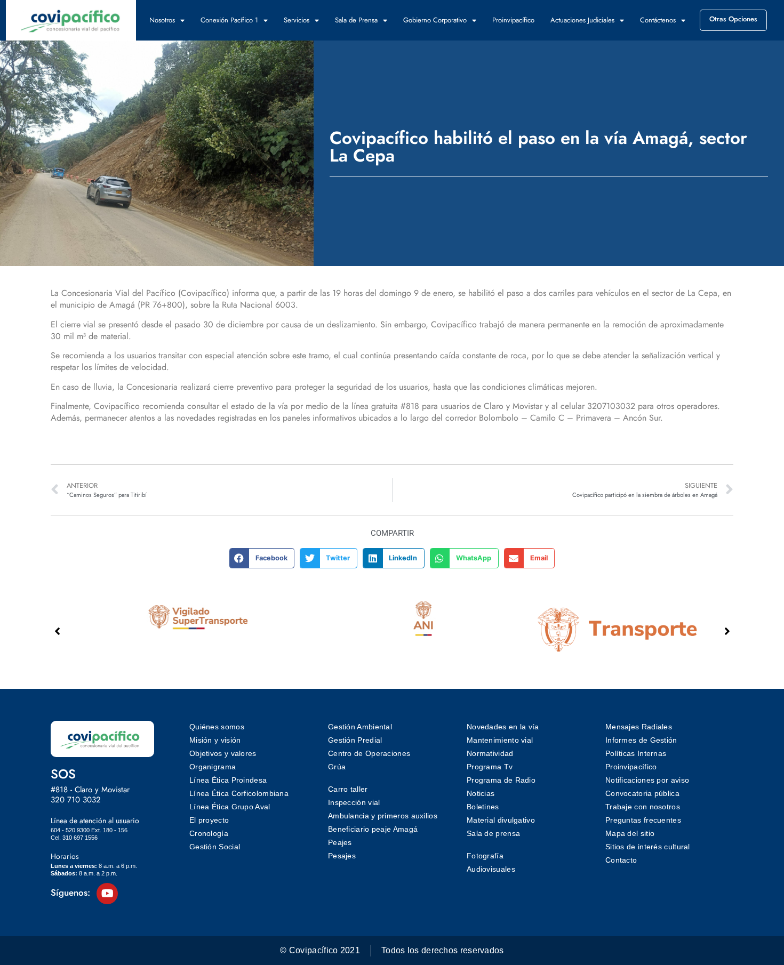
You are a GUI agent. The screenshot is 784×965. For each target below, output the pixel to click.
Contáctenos (658, 20)
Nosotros (162, 20)
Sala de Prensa (356, 20)
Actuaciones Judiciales (582, 20)
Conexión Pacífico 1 (229, 20)
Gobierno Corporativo (435, 20)
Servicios (296, 20)
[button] (262, 558)
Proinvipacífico (513, 20)
